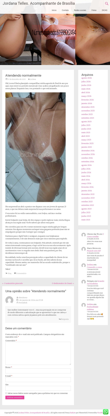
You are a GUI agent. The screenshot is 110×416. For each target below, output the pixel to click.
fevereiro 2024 (87, 187)
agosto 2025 (86, 121)
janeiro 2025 (86, 147)
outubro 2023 (86, 201)
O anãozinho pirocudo (12, 283)
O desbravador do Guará (63, 283)
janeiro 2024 (86, 191)
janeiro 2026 (86, 103)
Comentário (11, 341)
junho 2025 (86, 129)
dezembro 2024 (88, 151)
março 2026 (86, 96)
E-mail (8, 376)
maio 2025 (85, 132)
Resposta (65, 319)
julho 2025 (85, 125)
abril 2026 (85, 92)
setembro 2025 (87, 118)
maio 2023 (85, 220)
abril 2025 (85, 136)
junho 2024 (86, 172)
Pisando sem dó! (94, 251)
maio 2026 (85, 89)
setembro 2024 (87, 161)
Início (54, 10)
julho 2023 (85, 212)
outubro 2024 (87, 158)
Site (6, 384)
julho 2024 (85, 169)
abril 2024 (85, 180)
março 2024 (86, 183)
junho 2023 (86, 216)
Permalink (22, 303)
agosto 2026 (86, 78)
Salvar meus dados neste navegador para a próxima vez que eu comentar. (38, 393)
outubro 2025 (87, 114)
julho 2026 (86, 82)
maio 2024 (85, 176)
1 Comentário (21, 273)
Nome (8, 367)
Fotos (94, 10)
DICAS (104, 10)
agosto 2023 (86, 209)
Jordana (33, 79)
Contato (65, 10)
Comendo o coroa (94, 267)
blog (9, 273)
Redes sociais (80, 10)
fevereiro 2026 (87, 100)
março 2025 (86, 140)
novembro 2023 (88, 198)
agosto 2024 (86, 165)
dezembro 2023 (87, 194)
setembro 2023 (87, 205)
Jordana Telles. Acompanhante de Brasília (39, 3)
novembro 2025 (88, 111)
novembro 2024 (88, 154)
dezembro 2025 (87, 107)
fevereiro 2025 (87, 143)
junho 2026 (86, 85)
